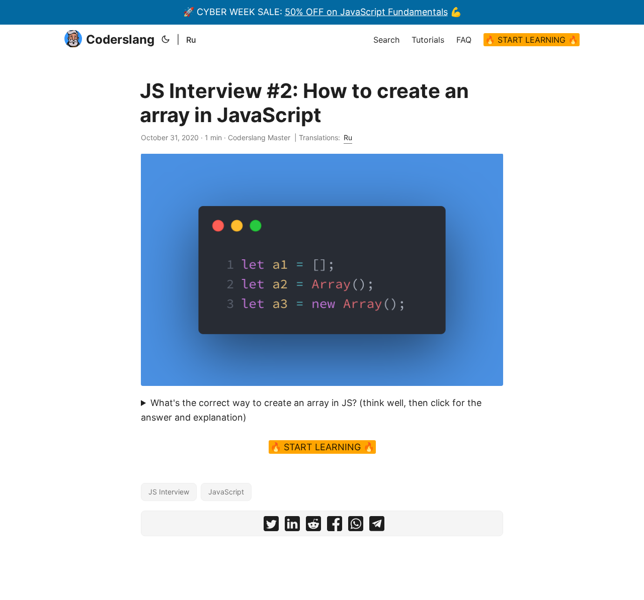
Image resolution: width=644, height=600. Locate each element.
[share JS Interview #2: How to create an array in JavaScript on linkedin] (292, 526)
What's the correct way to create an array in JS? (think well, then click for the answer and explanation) (311, 410)
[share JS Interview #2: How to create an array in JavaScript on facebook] (334, 526)
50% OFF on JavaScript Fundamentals (366, 12)
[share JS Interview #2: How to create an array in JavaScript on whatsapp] (355, 526)
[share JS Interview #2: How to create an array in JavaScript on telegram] (376, 526)
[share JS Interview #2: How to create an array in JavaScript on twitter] (271, 526)
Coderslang (120, 39)
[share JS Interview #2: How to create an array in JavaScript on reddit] (313, 526)
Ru (191, 40)
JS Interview (168, 491)
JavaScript (226, 491)
